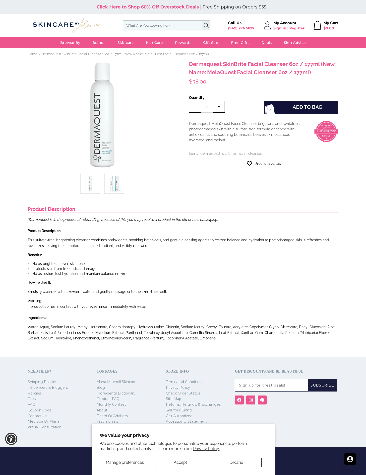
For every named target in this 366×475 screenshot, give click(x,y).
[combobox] (166, 25)
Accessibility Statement (186, 421)
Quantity (196, 97)
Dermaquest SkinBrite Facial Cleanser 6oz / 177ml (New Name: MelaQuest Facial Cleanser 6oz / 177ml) (125, 54)
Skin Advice (295, 42)
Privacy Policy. (206, 448)
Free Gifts (240, 42)
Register (297, 28)
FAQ (31, 404)
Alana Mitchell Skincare (116, 382)
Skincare (126, 42)
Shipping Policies (42, 382)
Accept (180, 462)
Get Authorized (179, 416)
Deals (266, 42)
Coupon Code (40, 410)
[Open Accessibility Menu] (11, 439)
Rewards (183, 42)
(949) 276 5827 (241, 28)
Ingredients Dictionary (116, 393)
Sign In (279, 28)
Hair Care (154, 42)
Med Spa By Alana (43, 421)
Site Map (173, 398)
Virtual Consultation (44, 427)
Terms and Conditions (184, 382)
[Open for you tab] (350, 459)
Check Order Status (183, 393)
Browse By (70, 42)
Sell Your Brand (179, 410)
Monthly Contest (111, 404)
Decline (236, 462)
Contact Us (37, 416)
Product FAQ (108, 398)
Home (32, 54)
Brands (99, 42)
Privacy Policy (178, 387)
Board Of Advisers (112, 416)
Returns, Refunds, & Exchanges (193, 404)
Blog (101, 387)
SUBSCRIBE (322, 385)
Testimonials (107, 421)
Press (32, 398)
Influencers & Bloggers (48, 387)
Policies (34, 393)
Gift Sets (211, 42)
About (102, 410)
